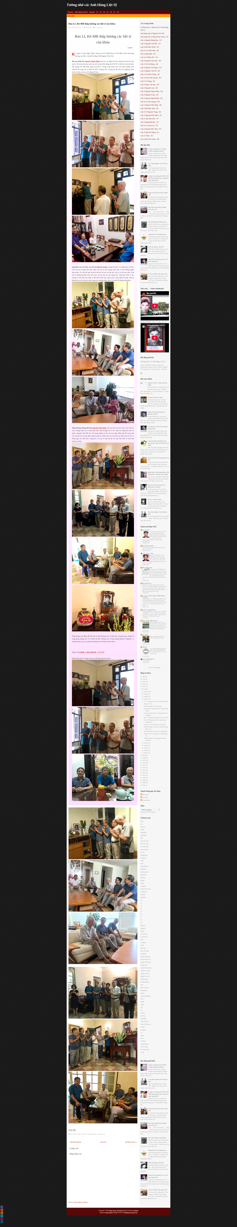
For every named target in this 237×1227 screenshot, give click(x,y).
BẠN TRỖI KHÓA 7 (148, 659)
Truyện (142, 1027)
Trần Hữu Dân (144, 1021)
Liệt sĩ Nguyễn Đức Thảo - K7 (151, 129)
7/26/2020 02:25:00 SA (76, 27)
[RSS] (2, 1212)
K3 (101, 12)
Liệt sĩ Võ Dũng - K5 (148, 81)
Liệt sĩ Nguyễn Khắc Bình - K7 (151, 115)
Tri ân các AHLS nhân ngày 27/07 (157, 274)
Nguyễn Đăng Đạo (145, 956)
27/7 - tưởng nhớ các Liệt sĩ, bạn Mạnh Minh (156, 701)
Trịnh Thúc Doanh (145, 1024)
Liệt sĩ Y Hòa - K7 (147, 136)
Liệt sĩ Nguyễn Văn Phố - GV (151, 44)
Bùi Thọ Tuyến (145, 844)
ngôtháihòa (143, 953)
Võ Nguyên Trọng (100, 267)
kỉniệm (79, 1134)
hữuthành (143, 897)
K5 (107, 12)
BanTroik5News (147, 583)
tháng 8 (146, 696)
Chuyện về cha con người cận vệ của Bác (154, 724)
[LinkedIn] (2, 1221)
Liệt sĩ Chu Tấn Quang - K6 (150, 102)
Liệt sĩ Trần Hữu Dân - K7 (150, 119)
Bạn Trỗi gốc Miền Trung (150, 620)
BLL (142, 838)
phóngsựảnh (144, 990)
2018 (144, 758)
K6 (111, 12)
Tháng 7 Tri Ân (148, 704)
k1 (141, 900)
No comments (99, 27)
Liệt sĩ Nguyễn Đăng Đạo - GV (151, 40)
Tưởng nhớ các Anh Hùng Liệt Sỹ (92, 5)
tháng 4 (146, 745)
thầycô (142, 1004)
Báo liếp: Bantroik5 (148, 546)
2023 (144, 681)
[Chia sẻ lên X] (73, 1130)
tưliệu (142, 1035)
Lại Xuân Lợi (144, 934)
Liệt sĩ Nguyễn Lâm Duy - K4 (151, 61)
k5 (141, 911)
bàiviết (75, 1134)
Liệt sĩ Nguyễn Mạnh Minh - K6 (152, 98)
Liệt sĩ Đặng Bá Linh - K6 (149, 95)
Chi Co (142, 852)
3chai (142, 821)
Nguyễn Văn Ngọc (145, 970)
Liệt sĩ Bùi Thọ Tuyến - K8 (150, 139)
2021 (144, 686)
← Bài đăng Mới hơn (75, 1142)
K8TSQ (145, 647)
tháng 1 (146, 753)
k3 (141, 906)
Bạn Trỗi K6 (146, 530)
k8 (141, 920)
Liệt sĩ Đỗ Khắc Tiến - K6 (149, 108)
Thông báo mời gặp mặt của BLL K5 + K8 (153, 585)
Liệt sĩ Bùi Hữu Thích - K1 (150, 47)
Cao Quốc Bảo (144, 846)
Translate (153, 812)
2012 (144, 773)
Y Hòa (142, 1052)
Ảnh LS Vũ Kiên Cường (154, 499)
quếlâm (142, 993)
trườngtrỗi (143, 1030)
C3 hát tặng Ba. (147, 660)
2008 (144, 782)
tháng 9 (146, 694)
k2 (141, 903)
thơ (141, 1007)
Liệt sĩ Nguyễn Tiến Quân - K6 (151, 105)
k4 (141, 908)
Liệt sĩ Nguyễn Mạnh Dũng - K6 (152, 91)
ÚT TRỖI (145, 634)
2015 (144, 765)
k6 (141, 914)
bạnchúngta (144, 835)
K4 (104, 12)
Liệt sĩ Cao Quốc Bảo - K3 (150, 50)
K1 (97, 12)
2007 (144, 785)
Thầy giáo (92, 12)
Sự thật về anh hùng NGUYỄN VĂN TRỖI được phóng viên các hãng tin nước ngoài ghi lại (158, 178)
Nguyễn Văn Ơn (145, 973)
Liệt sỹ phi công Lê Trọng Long (157, 222)
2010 (144, 778)
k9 (141, 922)
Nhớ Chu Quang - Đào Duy (156, 247)
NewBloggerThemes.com (130, 1212)
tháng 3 (146, 748)
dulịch (142, 860)
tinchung (143, 1016)
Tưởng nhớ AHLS (146, 322)
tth (141, 1032)
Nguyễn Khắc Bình (146, 962)
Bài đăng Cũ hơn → (131, 1142)
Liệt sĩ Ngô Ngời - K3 (148, 54)
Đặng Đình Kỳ (144, 866)
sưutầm (142, 1001)
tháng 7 (146, 699)
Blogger (158, 667)
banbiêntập (143, 832)
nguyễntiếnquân (92, 1134)
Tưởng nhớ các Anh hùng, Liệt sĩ (153, 361)
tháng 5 (146, 743)
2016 (144, 762)
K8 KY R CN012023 (155, 555)
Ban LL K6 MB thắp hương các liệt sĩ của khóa (92, 23)
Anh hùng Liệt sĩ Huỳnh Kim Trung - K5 (154, 37)
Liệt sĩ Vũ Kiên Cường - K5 (150, 74)
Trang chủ (70, 12)
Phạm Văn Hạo (145, 987)
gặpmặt (142, 880)
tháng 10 (146, 691)
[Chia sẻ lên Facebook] (75, 1130)
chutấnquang (144, 855)
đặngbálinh (143, 869)
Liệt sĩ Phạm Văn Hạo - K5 (150, 85)
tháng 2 (146, 750)
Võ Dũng (143, 1041)
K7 (114, 12)
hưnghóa (143, 894)
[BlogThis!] (71, 1130)
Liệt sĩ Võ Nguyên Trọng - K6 (151, 112)
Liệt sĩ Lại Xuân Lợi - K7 (149, 125)
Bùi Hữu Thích (145, 841)
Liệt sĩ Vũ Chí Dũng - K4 (149, 64)
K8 (118, 12)
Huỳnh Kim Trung (145, 889)
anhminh (143, 827)
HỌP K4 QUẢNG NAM (156, 622)
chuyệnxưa (143, 858)
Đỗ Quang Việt (144, 872)
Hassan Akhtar (109, 1212)
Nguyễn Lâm (144, 965)
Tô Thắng (145, 797)
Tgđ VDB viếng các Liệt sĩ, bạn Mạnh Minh (155, 731)
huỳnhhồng (143, 892)
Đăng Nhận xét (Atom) (81, 1202)
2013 (144, 770)
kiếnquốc (143, 928)
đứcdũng (143, 877)
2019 (144, 755)
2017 (144, 760)
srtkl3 (142, 999)
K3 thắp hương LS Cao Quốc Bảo (153, 706)
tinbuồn (143, 1013)
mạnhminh (84, 1134)
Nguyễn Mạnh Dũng (146, 968)
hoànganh (143, 886)
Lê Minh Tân (144, 937)
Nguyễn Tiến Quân (99, 428)
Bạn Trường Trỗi (147, 567)
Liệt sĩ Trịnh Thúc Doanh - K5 (151, 78)
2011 (144, 775)
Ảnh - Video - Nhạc (148, 553)
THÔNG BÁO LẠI (147, 599)
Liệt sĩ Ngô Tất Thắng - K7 (150, 132)
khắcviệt (143, 925)
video (142, 1038)
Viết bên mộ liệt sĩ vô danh (155, 397)
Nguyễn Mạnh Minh (92, 61)
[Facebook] (2, 1206)
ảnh (71, 1134)
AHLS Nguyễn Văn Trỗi (81, 12)
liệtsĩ (142, 939)
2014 (144, 767)
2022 (144, 684)
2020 (144, 689)
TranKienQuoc (146, 800)
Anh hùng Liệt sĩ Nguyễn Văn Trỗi (152, 33)
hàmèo (142, 883)
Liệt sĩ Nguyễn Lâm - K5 (149, 88)
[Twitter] (2, 1215)
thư (141, 1010)
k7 (141, 917)
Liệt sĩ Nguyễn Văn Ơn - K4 (150, 71)
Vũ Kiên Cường (145, 1049)
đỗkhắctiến (143, 875)
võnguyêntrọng (101, 1134)
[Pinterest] (2, 1218)
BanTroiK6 (89, 27)
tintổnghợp (143, 1018)
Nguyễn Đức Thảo (145, 959)
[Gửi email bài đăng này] (69, 1130)
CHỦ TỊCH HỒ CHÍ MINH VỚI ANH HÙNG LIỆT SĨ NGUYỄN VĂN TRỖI (158, 443)
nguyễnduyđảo (144, 979)
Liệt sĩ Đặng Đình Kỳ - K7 (150, 122)
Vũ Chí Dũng (144, 1047)
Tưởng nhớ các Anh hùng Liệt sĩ (157, 234)
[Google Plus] (2, 1209)
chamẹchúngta (144, 849)
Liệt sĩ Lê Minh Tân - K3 (149, 57)
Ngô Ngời (143, 948)
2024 (144, 679)
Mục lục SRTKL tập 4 (148, 611)
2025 (144, 676)
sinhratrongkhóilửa (146, 996)
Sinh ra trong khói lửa (149, 610)
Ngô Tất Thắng (145, 951)
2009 (144, 780)
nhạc (142, 984)
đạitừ (142, 863)
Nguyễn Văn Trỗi (145, 976)
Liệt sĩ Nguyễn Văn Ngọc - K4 (151, 67)
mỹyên (142, 945)
